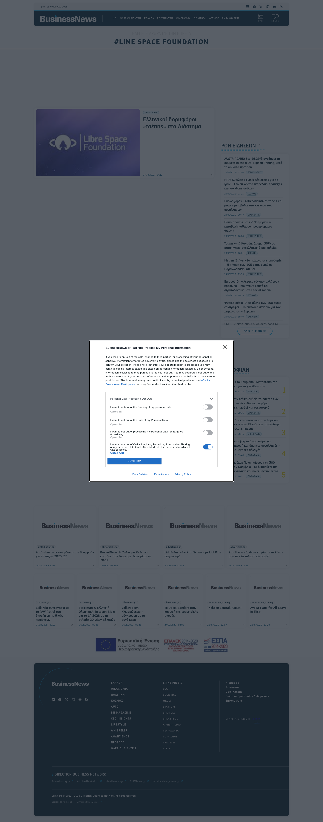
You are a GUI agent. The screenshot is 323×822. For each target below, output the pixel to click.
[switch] (208, 407)
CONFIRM (134, 461)
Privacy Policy (183, 474)
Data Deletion (140, 474)
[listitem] (161, 399)
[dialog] (161, 411)
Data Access (161, 474)
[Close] (226, 348)
